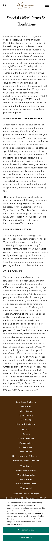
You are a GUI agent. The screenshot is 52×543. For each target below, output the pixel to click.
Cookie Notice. (16, 524)
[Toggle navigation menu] (47, 5)
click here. (38, 265)
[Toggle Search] (4, 5)
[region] (26, 521)
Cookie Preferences (26, 530)
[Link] (25, 5)
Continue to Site (26, 538)
